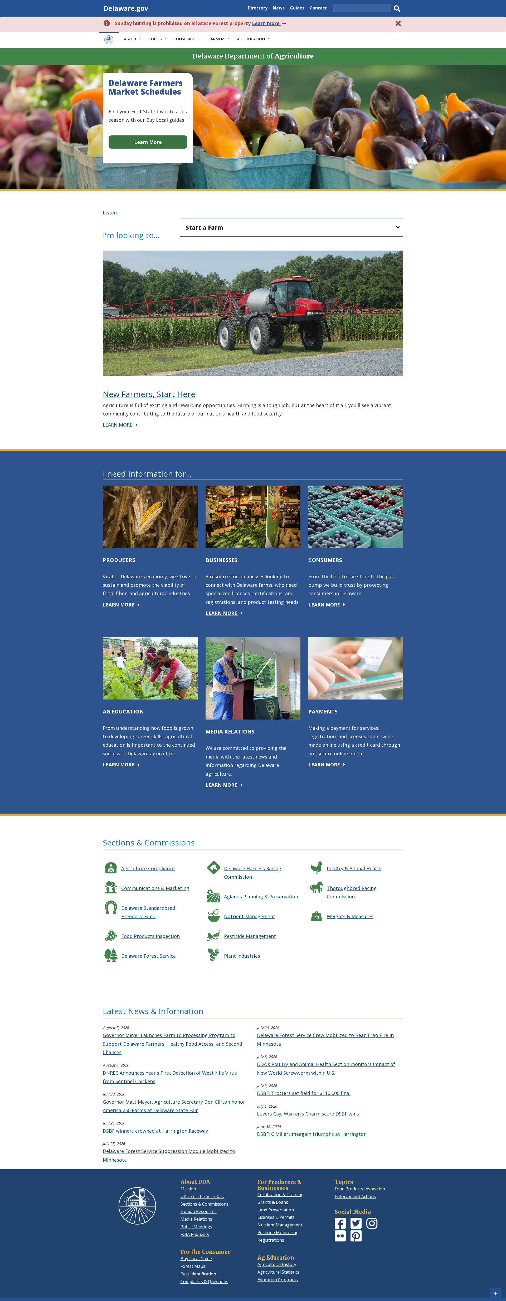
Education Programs (277, 1280)
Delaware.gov (126, 8)
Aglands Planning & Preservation (261, 896)
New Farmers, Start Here (149, 394)
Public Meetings (196, 1227)
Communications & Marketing (155, 888)
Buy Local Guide (196, 1258)
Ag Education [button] (251, 38)
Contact (318, 8)
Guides (297, 8)
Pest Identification (198, 1274)
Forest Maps (193, 1266)
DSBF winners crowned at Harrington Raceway (155, 1131)
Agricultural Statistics (278, 1272)
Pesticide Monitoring (278, 1232)
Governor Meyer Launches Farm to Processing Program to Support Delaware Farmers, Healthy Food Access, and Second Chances (172, 1043)
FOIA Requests (195, 1234)
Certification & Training (280, 1194)
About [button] (130, 38)
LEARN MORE (121, 425)
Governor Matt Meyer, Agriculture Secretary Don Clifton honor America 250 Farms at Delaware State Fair (174, 1106)
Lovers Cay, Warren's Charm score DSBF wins (308, 1114)
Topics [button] (155, 38)
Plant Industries (242, 956)
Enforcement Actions (355, 1196)
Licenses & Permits (276, 1217)
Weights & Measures (350, 916)
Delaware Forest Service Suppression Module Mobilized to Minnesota (169, 1155)
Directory (257, 8)
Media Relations (196, 1219)
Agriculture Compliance (148, 868)
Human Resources (199, 1211)
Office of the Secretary (203, 1196)
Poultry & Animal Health (354, 868)
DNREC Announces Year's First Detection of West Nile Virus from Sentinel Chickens (170, 1077)
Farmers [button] (216, 38)
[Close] (398, 23)
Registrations (270, 1240)
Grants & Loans (272, 1202)
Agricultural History (276, 1264)
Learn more (269, 23)
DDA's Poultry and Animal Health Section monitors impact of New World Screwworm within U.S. (326, 1068)
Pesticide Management (250, 936)
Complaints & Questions (204, 1281)
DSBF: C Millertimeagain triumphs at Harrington (312, 1134)
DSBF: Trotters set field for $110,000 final (304, 1093)
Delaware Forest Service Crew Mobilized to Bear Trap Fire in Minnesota (325, 1039)
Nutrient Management (249, 916)
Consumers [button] (185, 38)
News (279, 8)
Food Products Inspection (150, 936)
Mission (188, 1189)
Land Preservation (275, 1210)
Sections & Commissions (204, 1204)
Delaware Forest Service (148, 956)
